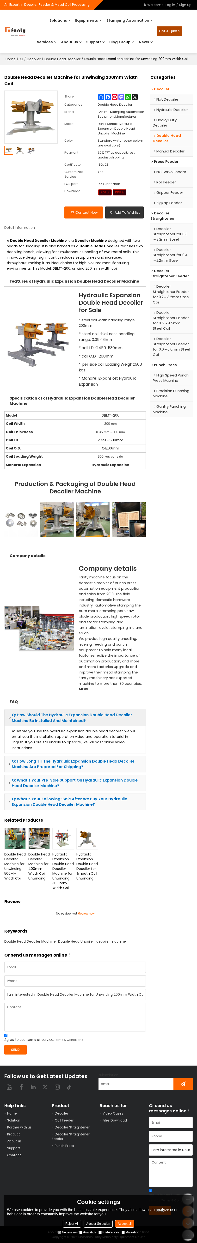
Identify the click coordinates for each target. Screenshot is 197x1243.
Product (13, 1134)
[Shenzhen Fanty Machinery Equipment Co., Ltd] (15, 31)
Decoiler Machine (91, 240)
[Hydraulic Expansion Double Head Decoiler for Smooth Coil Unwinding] (87, 838)
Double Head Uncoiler (76, 941)
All (21, 59)
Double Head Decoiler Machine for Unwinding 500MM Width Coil (15, 866)
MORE (84, 689)
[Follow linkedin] (33, 1087)
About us (14, 1141)
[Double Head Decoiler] (105, 192)
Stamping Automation (127, 20)
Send (15, 1050)
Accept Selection (98, 1223)
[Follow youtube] (9, 1087)
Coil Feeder (64, 1120)
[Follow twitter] (45, 1087)
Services (45, 41)
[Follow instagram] (57, 1087)
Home (11, 59)
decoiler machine (111, 941)
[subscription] (183, 1084)
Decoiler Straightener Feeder (71, 1136)
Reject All (72, 1223)
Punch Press (64, 1146)
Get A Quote (169, 31)
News (144, 41)
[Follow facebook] (21, 1087)
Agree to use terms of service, (43, 1039)
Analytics (89, 1232)
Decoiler (34, 59)
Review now (86, 913)
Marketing (132, 1232)
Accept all (125, 1223)
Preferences (110, 1232)
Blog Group (119, 41)
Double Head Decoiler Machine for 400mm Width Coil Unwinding (39, 866)
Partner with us (19, 1127)
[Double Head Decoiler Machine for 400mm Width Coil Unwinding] (39, 838)
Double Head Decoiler (62, 59)
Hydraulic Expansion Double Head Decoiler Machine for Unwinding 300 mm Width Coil (63, 871)
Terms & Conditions (68, 1040)
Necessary (69, 1232)
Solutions (58, 20)
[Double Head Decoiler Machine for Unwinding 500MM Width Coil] (15, 838)
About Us (69, 41)
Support (93, 41)
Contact (14, 1155)
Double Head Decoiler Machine (30, 941)
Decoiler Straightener (72, 1127)
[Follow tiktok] (69, 1087)
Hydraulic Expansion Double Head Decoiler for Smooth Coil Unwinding (87, 866)
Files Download (115, 1120)
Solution (13, 1120)
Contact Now (86, 212)
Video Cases (113, 1113)
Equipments (86, 20)
